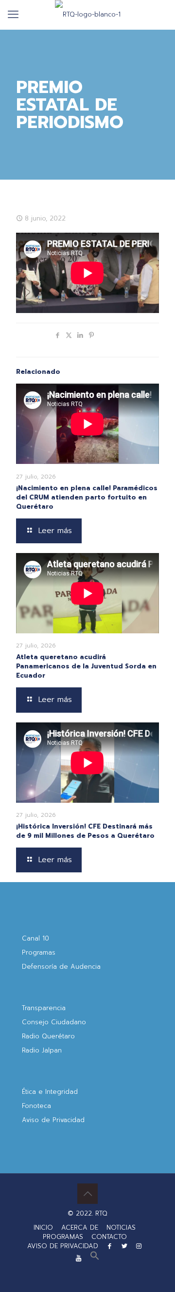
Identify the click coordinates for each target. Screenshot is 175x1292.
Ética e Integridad (50, 1091)
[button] (95, 1258)
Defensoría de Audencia (61, 966)
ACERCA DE (79, 1227)
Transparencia (44, 1008)
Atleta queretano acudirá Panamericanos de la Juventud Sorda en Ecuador (86, 666)
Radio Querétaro (48, 1036)
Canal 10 (35, 938)
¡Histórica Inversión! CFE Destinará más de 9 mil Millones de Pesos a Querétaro (85, 831)
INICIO (43, 1227)
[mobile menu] (13, 14)
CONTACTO (109, 1236)
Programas (38, 952)
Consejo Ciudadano (54, 1022)
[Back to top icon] (87, 1193)
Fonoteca (36, 1105)
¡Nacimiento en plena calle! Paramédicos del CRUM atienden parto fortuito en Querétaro (87, 497)
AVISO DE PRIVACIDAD (62, 1246)
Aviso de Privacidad (53, 1120)
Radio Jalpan (42, 1050)
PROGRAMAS (63, 1236)
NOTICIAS (121, 1227)
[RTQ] (87, 14)
